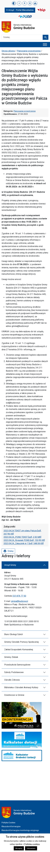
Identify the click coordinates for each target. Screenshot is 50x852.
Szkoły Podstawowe (14, 672)
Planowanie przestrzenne (29, 51)
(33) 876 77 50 (19, 596)
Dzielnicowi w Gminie (14, 695)
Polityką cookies (32, 844)
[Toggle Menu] (45, 44)
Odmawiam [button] (31, 848)
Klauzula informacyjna (11, 826)
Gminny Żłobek (11, 657)
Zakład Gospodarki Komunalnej (18, 649)
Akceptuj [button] (18, 848)
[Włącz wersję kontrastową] (14, 3)
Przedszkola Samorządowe (17, 664)
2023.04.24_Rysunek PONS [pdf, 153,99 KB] (24, 540)
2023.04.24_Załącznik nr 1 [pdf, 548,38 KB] (24, 543)
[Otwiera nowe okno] (41, 10)
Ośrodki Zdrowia (12, 680)
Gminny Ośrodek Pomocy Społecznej (21, 642)
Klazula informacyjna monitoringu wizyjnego (20, 830)
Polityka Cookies (8, 823)
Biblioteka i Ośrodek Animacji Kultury (21, 687)
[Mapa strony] (35, 3)
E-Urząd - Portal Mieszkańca (19, 10)
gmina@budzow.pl (19, 601)
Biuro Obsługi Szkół (13, 634)
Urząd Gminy (10, 565)
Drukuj (8, 551)
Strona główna (8, 51)
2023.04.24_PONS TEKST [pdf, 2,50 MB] (22, 537)
